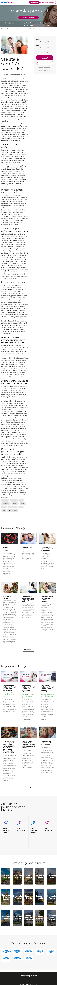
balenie (22, 503)
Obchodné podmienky (43, 980)
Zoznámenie (20, 28)
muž (40, 47)
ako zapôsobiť (13, 507)
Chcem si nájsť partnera (28, 17)
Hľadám (38, 39)
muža (40, 41)
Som (37, 45)
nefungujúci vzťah (13, 510)
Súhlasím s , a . (44, 67)
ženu (48, 41)
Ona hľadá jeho (23, 980)
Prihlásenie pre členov (48, 2)
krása (21, 507)
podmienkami (46, 65)
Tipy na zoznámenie (11, 28)
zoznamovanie (6, 503)
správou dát (41, 67)
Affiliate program (35, 980)
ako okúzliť (5, 500)
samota (4, 507)
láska (21, 500)
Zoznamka (3, 28)
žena (48, 47)
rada (4, 510)
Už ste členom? (44, 70)
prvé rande (13, 500)
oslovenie (15, 503)
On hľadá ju (29, 980)
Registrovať (34, 2)
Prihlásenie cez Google (45, 62)
